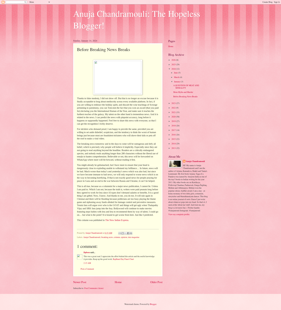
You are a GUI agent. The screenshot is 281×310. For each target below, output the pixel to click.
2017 (174, 130)
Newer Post (79, 282)
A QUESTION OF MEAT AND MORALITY (186, 86)
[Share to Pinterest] (131, 233)
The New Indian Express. (117, 220)
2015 (174, 139)
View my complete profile (179, 214)
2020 (174, 116)
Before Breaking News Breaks (185, 96)
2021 (174, 112)
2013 (174, 148)
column (117, 237)
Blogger (153, 304)
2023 (174, 103)
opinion (124, 237)
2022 (174, 107)
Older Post (156, 282)
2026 (174, 59)
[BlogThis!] (122, 233)
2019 (174, 121)
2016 (174, 134)
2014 (174, 143)
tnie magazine (133, 237)
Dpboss (87, 252)
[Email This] (119, 233)
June (176, 72)
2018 (174, 125)
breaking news (107, 237)
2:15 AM (87, 263)
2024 (174, 68)
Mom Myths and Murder (183, 92)
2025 (174, 64)
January (177, 81)
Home (118, 282)
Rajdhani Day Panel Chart (123, 259)
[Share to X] (125, 233)
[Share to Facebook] (128, 233)
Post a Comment (87, 268)
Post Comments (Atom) (94, 288)
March (177, 77)
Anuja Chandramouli (91, 237)
